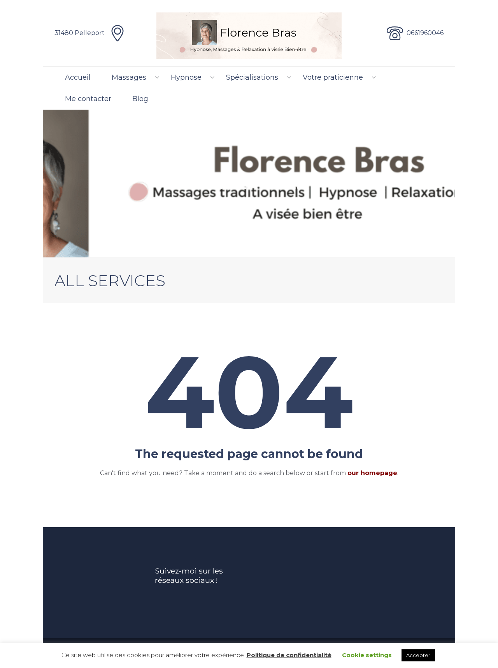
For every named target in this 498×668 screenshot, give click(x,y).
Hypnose (186, 77)
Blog (140, 98)
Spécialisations (252, 77)
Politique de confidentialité (289, 655)
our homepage (372, 473)
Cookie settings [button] (367, 655)
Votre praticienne (333, 77)
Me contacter (88, 98)
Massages (129, 77)
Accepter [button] (418, 655)
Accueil (78, 77)
